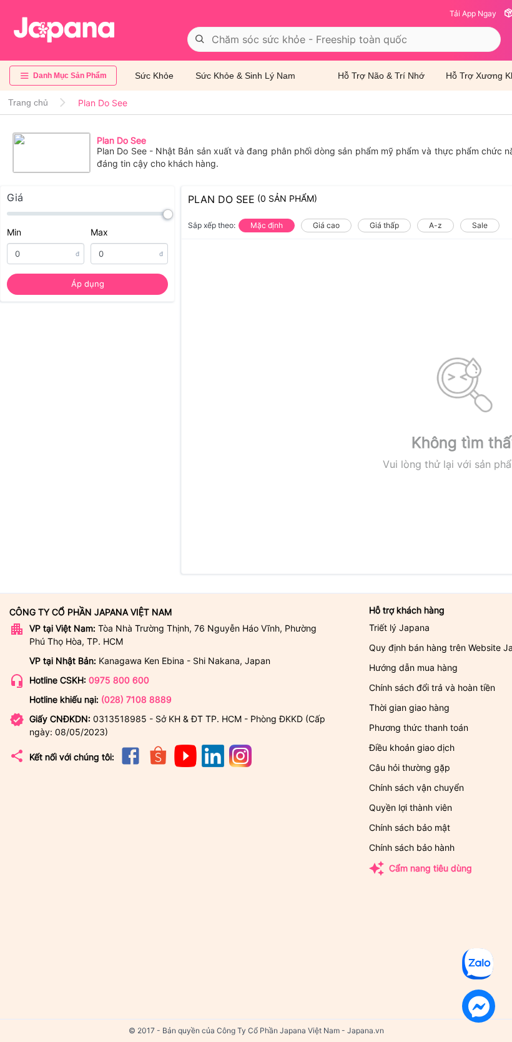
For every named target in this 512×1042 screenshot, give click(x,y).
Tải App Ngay (473, 13)
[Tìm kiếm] (200, 39)
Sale (480, 225)
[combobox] (344, 39)
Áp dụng (87, 284)
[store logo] (64, 30)
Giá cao (326, 225)
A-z (435, 225)
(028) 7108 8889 (136, 699)
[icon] (130, 763)
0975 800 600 (119, 680)
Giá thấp (384, 225)
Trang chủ (28, 102)
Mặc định (266, 225)
